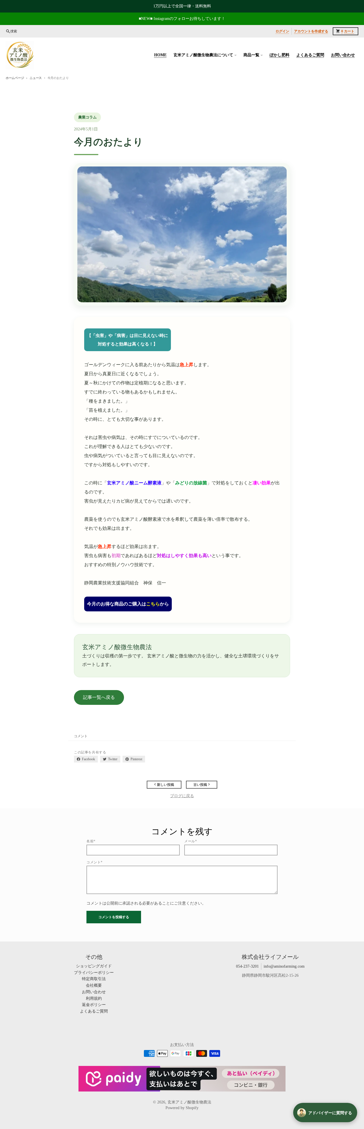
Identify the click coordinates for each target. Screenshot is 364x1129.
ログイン (282, 31)
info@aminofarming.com (284, 966)
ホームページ (15, 78)
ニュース (36, 78)
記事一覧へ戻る (99, 697)
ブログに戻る (182, 796)
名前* (91, 841)
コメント (81, 736)
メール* (190, 841)
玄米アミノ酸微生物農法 (189, 1102)
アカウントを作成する (311, 31)
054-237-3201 (247, 966)
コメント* (94, 862)
